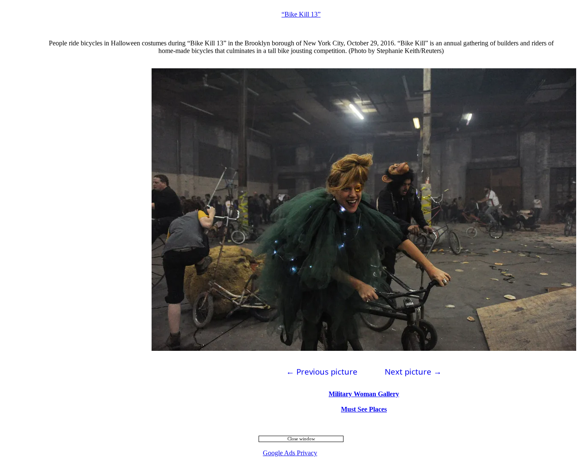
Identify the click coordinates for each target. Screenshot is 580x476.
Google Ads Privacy (290, 452)
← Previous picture (322, 371)
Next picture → (413, 371)
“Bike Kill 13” (301, 14)
